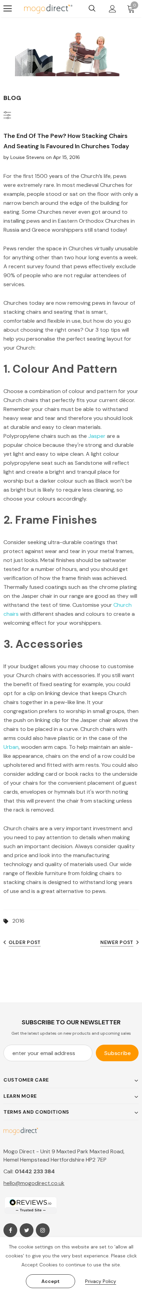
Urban (11, 747)
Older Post (25, 942)
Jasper (96, 436)
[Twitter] (26, 1230)
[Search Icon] (92, 8)
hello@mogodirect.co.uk (33, 1183)
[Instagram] (43, 1230)
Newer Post (116, 942)
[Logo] (48, 9)
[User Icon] (112, 8)
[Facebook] (10, 1230)
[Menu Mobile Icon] (7, 8)
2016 (18, 920)
